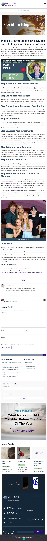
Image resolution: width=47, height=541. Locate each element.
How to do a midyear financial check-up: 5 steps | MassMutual (17, 268)
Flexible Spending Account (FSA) (10, 183)
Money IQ (27, 370)
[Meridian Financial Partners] (11, 498)
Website (3, 337)
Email (26, 330)
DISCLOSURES (26, 10)
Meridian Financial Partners (30, 368)
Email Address (6, 386)
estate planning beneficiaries (15, 190)
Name (2, 330)
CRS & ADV (20, 10)
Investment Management (30, 366)
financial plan (18, 93)
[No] (45, 537)
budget (13, 99)
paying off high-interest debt (19, 124)
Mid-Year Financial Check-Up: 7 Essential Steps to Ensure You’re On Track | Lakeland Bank (23, 272)
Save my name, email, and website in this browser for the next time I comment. (18, 344)
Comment (3, 312)
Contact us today (18, 259)
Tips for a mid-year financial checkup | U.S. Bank (14, 270)
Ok (23, 539)
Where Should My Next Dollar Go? (9, 376)
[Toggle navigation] (45, 4)
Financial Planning (28, 362)
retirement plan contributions (15, 110)
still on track (11, 53)
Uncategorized (28, 371)
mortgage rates (16, 140)
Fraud (26, 364)
